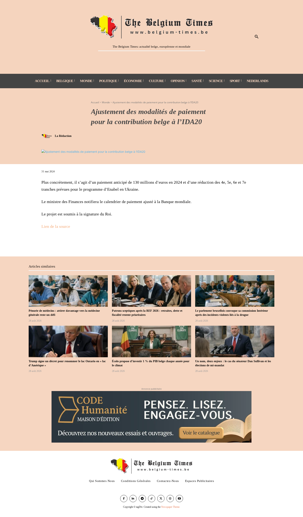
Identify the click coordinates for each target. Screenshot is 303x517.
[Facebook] (45, 243)
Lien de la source (55, 226)
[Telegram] (142, 498)
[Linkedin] (133, 498)
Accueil (95, 102)
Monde (106, 102)
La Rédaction (63, 135)
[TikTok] (151, 498)
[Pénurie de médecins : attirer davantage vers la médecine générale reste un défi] (68, 291)
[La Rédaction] (47, 136)
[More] (64, 243)
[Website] (170, 498)
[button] (257, 37)
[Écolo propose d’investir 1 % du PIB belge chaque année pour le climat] (151, 341)
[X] (55, 243)
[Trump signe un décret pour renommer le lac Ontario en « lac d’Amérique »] (68, 341)
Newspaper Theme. (170, 506)
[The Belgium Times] (151, 26)
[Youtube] (179, 498)
